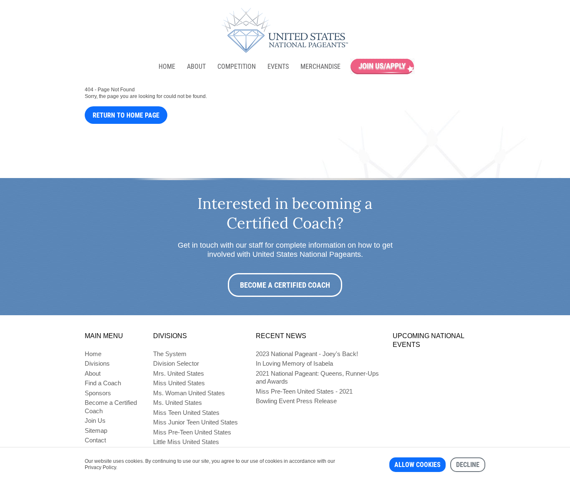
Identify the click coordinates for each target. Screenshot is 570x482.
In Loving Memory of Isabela (294, 363)
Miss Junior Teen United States (195, 422)
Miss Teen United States (186, 412)
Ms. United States (177, 402)
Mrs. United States (178, 373)
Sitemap (96, 430)
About (196, 66)
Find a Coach (103, 383)
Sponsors (98, 393)
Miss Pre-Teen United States (192, 432)
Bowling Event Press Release (296, 400)
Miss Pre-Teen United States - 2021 (304, 391)
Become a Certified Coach (285, 285)
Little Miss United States (186, 441)
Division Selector (176, 363)
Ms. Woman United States (189, 393)
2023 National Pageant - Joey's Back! (307, 353)
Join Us (95, 420)
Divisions (97, 363)
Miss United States (179, 383)
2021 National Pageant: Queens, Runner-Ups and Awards (317, 377)
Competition (236, 66)
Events (278, 66)
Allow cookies (417, 465)
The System (170, 353)
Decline (467, 465)
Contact (95, 440)
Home (167, 66)
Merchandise (320, 66)
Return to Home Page (126, 115)
